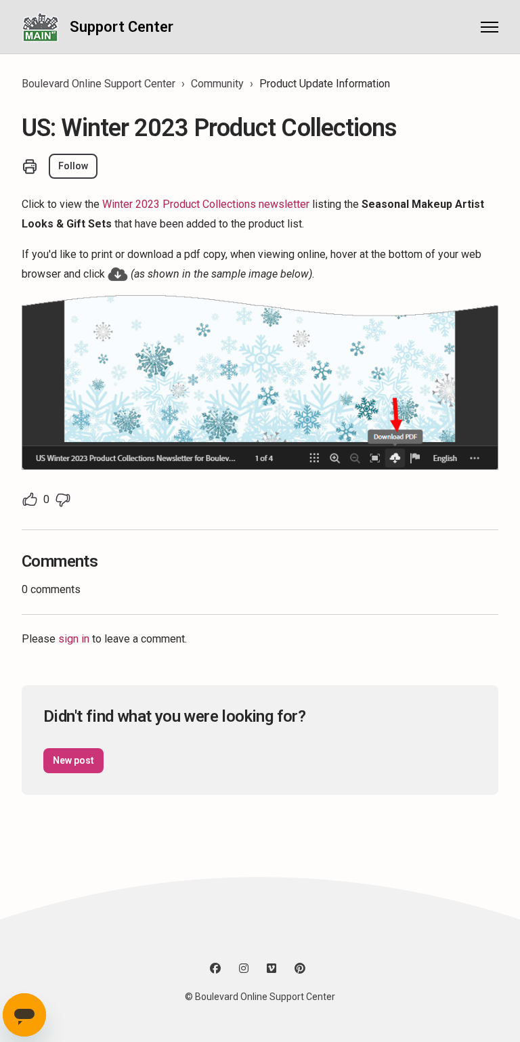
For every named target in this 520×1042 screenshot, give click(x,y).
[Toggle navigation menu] (489, 27)
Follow (73, 165)
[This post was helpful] (30, 500)
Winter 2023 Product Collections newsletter (205, 204)
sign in (73, 638)
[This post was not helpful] (63, 500)
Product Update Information (324, 83)
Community (217, 83)
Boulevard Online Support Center (98, 83)
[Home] (40, 26)
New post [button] (73, 760)
